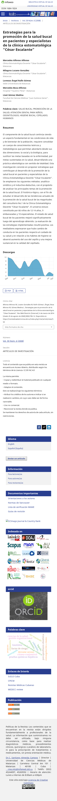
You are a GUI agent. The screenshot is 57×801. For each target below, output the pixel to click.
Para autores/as (15, 478)
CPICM (11, 680)
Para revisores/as (15, 482)
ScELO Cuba (14, 676)
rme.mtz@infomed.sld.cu (19, 769)
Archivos (15, 20)
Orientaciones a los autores (21, 498)
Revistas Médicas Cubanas (21, 685)
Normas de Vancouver (19, 502)
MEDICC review (15, 689)
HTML (21, 290)
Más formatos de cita (14, 327)
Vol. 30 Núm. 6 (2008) (31, 20)
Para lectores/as (15, 474)
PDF (9, 290)
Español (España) (15, 448)
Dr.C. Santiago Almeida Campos (22, 757)
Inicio (5, 20)
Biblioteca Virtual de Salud (41, 2)
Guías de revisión (16, 511)
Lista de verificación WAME (21, 507)
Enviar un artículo (16, 458)
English (11, 444)
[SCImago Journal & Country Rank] (23, 521)
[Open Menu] (3, 14)
